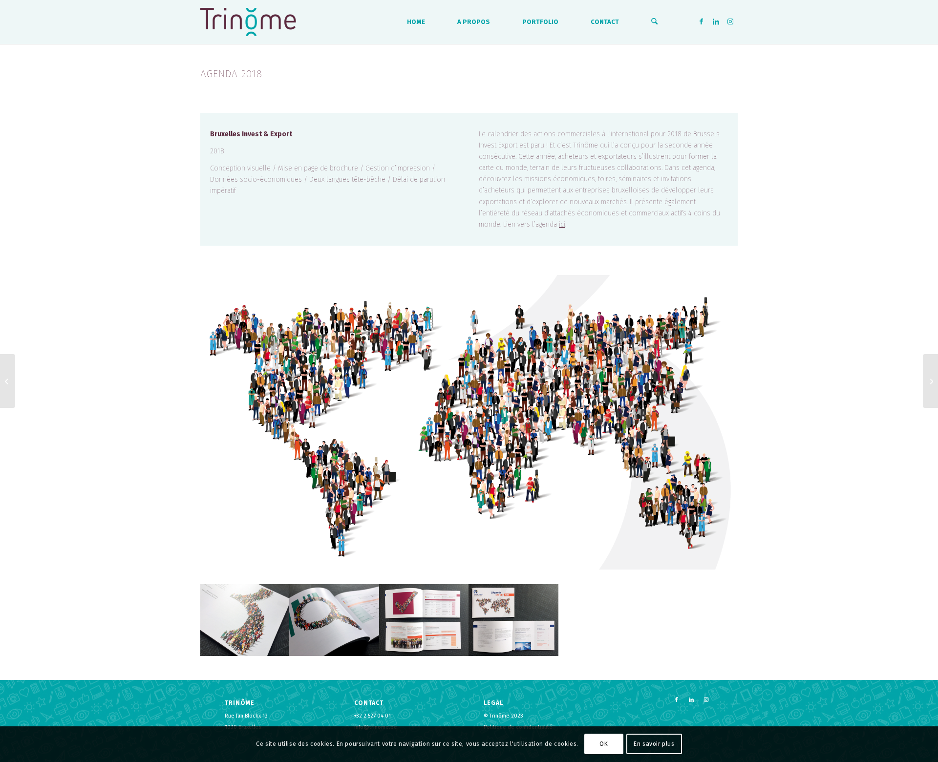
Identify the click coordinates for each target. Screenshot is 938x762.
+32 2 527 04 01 (372, 716)
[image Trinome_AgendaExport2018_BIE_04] (513, 620)
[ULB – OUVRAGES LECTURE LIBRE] (7, 381)
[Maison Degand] (930, 381)
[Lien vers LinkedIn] (715, 21)
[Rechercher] (654, 22)
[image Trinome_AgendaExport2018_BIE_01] (245, 620)
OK (603, 744)
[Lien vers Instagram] (730, 21)
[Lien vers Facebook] (701, 21)
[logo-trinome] (248, 22)
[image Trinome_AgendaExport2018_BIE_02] (334, 620)
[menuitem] (416, 22)
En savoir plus (654, 744)
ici (562, 224)
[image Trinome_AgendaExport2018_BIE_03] (424, 620)
